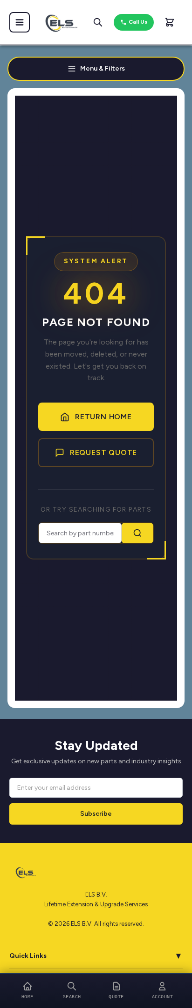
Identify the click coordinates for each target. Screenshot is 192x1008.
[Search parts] (98, 22)
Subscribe (96, 814)
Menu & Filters (102, 68)
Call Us (138, 22)
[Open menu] (19, 22)
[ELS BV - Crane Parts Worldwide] (58, 22)
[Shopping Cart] (169, 22)
